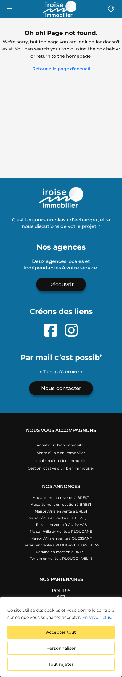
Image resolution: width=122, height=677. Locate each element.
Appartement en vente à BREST (61, 497)
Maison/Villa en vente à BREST (61, 511)
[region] (61, 637)
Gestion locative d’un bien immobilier (61, 468)
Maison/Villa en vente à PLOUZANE (61, 531)
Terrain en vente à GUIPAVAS (61, 524)
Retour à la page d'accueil (61, 69)
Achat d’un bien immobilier (61, 445)
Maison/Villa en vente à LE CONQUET (61, 518)
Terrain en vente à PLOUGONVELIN (61, 558)
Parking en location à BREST (61, 552)
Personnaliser (61, 648)
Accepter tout (61, 632)
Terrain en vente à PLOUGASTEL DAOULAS (61, 545)
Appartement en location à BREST (61, 504)
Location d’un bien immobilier (61, 460)
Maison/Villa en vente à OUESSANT (61, 538)
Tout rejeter (61, 664)
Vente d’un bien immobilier (61, 453)
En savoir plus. (97, 617)
